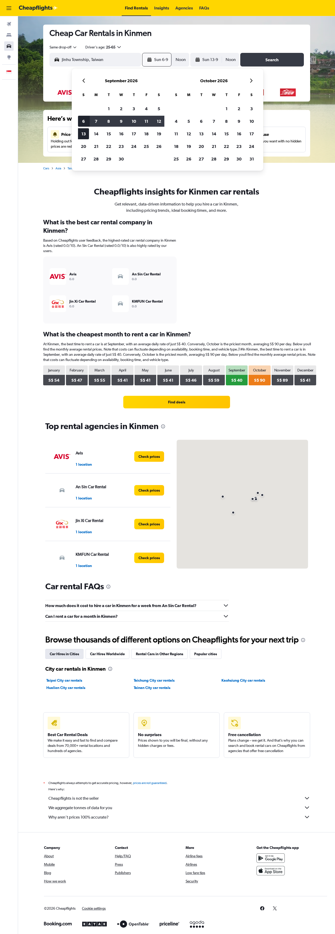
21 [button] (96, 146)
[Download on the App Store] (270, 870)
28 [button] (96, 159)
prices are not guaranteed (149, 783)
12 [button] (159, 121)
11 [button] (146, 121)
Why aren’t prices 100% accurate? (78, 817)
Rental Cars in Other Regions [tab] (159, 654)
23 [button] (121, 146)
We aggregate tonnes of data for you (80, 807)
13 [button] (83, 133)
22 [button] (108, 146)
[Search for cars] (9, 46)
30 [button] (121, 159)
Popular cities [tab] (205, 654)
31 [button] (251, 159)
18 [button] (146, 133)
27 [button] (83, 159)
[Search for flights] (9, 24)
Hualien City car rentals (65, 688)
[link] (176, 402)
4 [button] (146, 108)
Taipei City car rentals (64, 680)
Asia (58, 168)
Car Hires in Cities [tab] (64, 654)
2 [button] (121, 108)
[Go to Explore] (9, 57)
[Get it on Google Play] (270, 858)
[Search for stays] (9, 35)
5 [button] (159, 108)
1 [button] (109, 108)
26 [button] (158, 146)
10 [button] (134, 121)
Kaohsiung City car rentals (243, 680)
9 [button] (121, 121)
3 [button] (133, 108)
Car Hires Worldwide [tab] (107, 654)
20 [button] (83, 146)
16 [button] (121, 133)
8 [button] (108, 121)
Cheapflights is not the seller (73, 798)
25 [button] (146, 146)
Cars (46, 168)
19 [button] (159, 133)
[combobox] (63, 47)
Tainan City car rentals (152, 688)
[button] (9, 8)
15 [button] (109, 133)
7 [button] (96, 121)
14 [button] (96, 133)
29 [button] (108, 159)
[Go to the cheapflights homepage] (38, 8)
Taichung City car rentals (154, 680)
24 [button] (133, 146)
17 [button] (134, 133)
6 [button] (83, 121)
